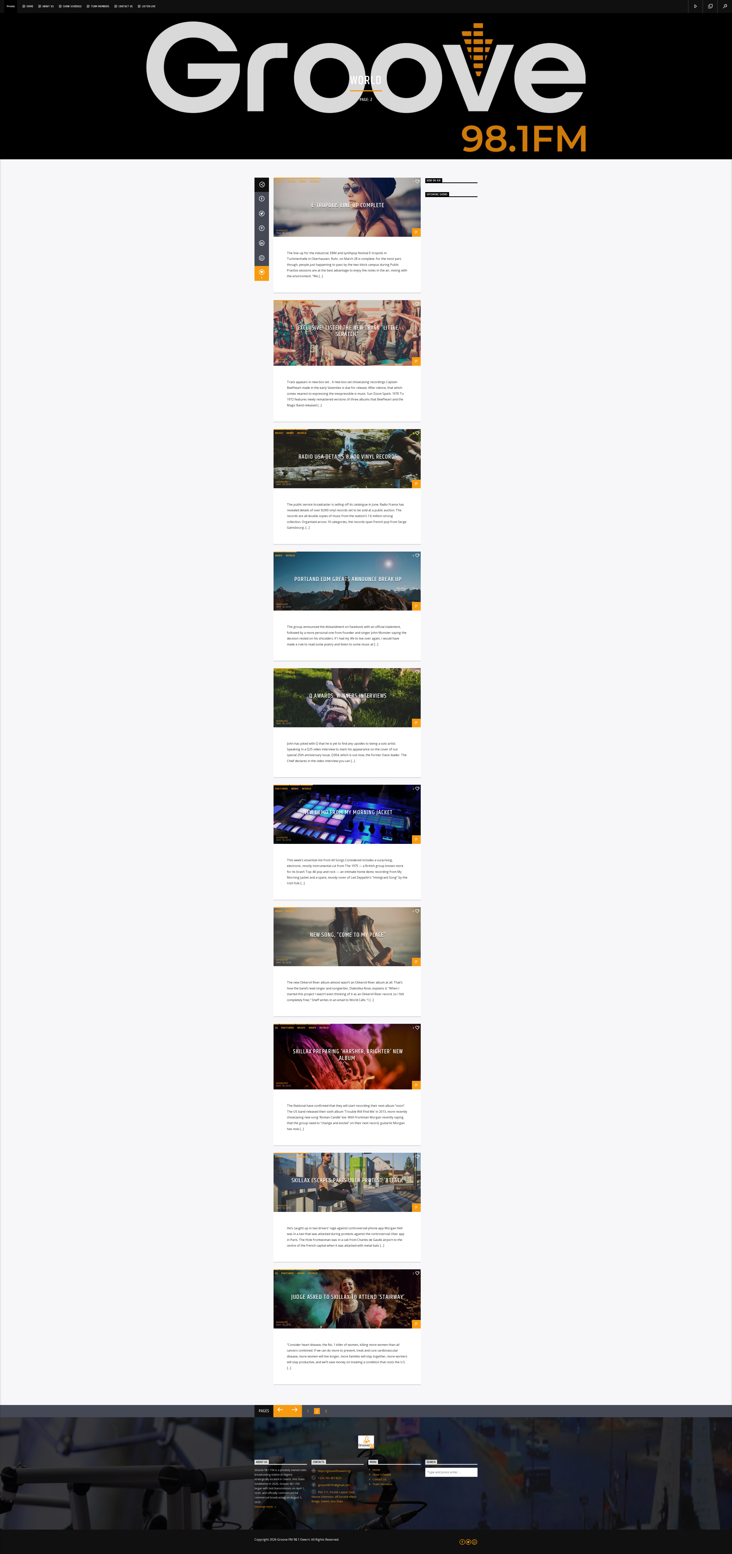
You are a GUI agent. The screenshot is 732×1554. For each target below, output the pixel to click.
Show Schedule (72, 6)
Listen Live (149, 6)
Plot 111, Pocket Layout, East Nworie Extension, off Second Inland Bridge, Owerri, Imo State (333, 1496)
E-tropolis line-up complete (347, 205)
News (303, 181)
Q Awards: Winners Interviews (348, 696)
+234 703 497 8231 (330, 1478)
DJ (276, 1027)
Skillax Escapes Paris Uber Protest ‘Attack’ (348, 1180)
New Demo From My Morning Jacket (348, 812)
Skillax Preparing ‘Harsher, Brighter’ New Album (348, 1055)
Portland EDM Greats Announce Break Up (347, 579)
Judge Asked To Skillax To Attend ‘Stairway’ (348, 1297)
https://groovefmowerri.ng (334, 1471)
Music (292, 181)
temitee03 (282, 230)
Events (279, 181)
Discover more (264, 1506)
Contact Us (126, 6)
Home (30, 6)
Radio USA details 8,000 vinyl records (348, 457)
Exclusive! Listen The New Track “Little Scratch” (348, 331)
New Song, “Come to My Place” (348, 935)
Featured (281, 304)
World (314, 181)
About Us (48, 6)
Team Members (100, 6)
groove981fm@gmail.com (334, 1485)
